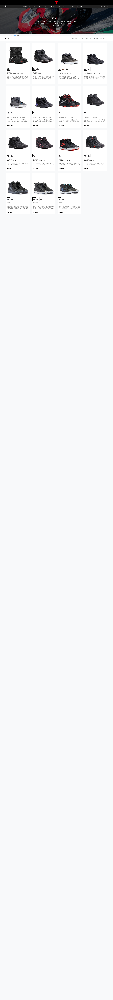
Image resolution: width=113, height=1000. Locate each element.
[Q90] (12, 155)
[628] (37, 69)
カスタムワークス (52, 6)
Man (77, 38)
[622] (66, 69)
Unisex (90, 38)
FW (103, 38)
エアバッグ (44, 6)
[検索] (101, 6)
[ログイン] (107, 6)
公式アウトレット (80, 6)
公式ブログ (72, 6)
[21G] (34, 199)
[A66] (41, 199)
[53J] (59, 199)
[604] (34, 69)
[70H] (89, 69)
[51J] (8, 199)
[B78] (59, 155)
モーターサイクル (13, 35)
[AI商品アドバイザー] (104, 6)
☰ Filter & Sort (8, 38)
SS (100, 38)
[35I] (34, 112)
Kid (86, 38)
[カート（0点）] (110, 6)
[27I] (8, 112)
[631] (8, 69)
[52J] (12, 199)
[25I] (59, 69)
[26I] (63, 69)
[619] (59, 112)
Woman (81, 38)
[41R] (34, 155)
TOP (7, 35)
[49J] (37, 199)
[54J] (63, 199)
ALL (107, 38)
